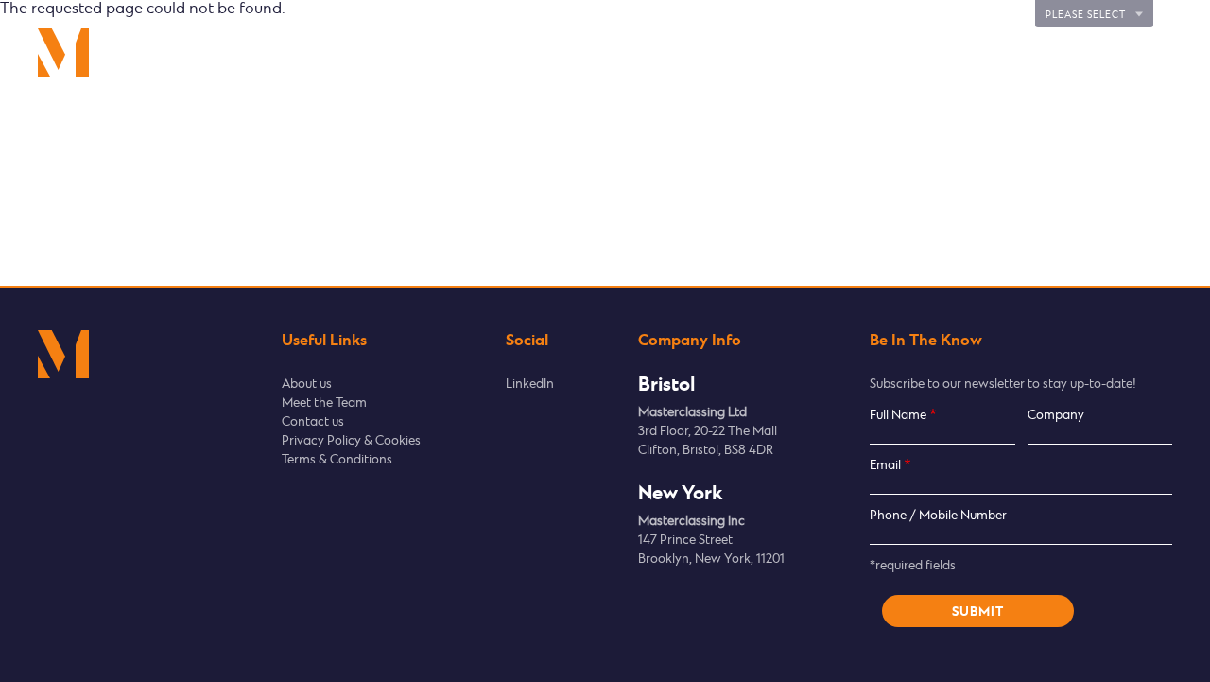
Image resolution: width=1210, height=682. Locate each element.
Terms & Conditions (337, 460)
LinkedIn (530, 384)
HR (665, 52)
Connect (965, 52)
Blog (1159, 52)
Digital (586, 52)
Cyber (872, 52)
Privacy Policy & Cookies (351, 441)
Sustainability (764, 52)
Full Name (898, 416)
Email (885, 466)
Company (1056, 416)
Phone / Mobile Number (938, 516)
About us (307, 384)
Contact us (313, 422)
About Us (1068, 52)
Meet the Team (324, 403)
